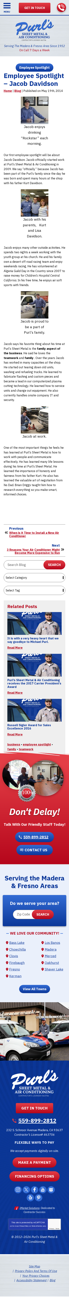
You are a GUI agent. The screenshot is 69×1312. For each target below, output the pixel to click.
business (13, 744)
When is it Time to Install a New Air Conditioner (34, 534)
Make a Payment (34, 1162)
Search (54, 565)
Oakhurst (52, 963)
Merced (50, 956)
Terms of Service (37, 1226)
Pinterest (38, 1197)
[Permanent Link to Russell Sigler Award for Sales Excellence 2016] (34, 710)
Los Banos (52, 943)
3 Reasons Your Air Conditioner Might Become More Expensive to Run (33, 551)
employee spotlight (37, 744)
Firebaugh (17, 963)
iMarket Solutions (30, 1208)
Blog (17, 91)
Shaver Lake (54, 969)
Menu (7, 11)
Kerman (15, 976)
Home (8, 91)
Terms (57, 1228)
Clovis (13, 956)
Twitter (26, 1189)
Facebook (34, 1189)
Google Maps (51, 1189)
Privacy (51, 1228)
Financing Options (34, 1176)
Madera (50, 949)
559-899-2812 (61, 7)
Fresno (14, 969)
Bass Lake (16, 943)
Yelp (30, 1197)
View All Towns (34, 989)
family (11, 749)
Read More (15, 647)
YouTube (43, 1189)
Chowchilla (17, 949)
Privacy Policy (24, 1226)
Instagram (18, 1189)
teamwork (26, 749)
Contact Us (36, 849)
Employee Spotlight (34, 67)
